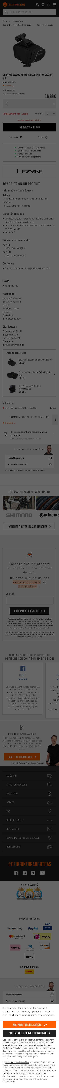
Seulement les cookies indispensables (29, 1033)
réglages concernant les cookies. (32, 1015)
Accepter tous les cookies (27, 1025)
